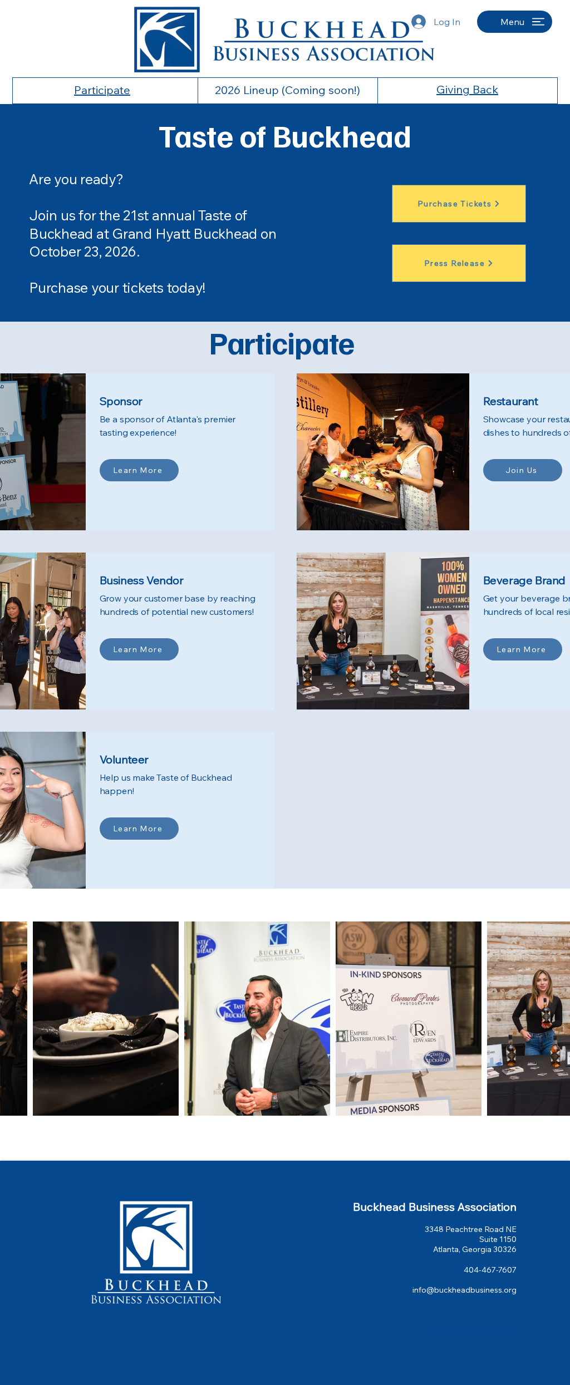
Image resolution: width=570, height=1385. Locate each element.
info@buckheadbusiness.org (464, 1290)
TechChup (498, 1329)
